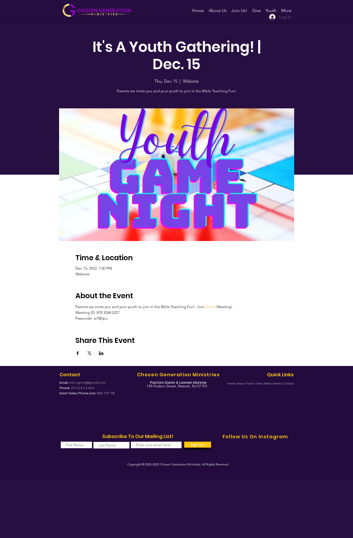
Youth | (251, 383)
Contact (288, 383)
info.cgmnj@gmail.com (87, 382)
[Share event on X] (89, 353)
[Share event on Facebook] (77, 353)
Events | (278, 383)
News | (268, 383)
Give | (260, 383)
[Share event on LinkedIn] (101, 353)
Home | (232, 383)
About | (242, 383)
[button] (239, 8)
